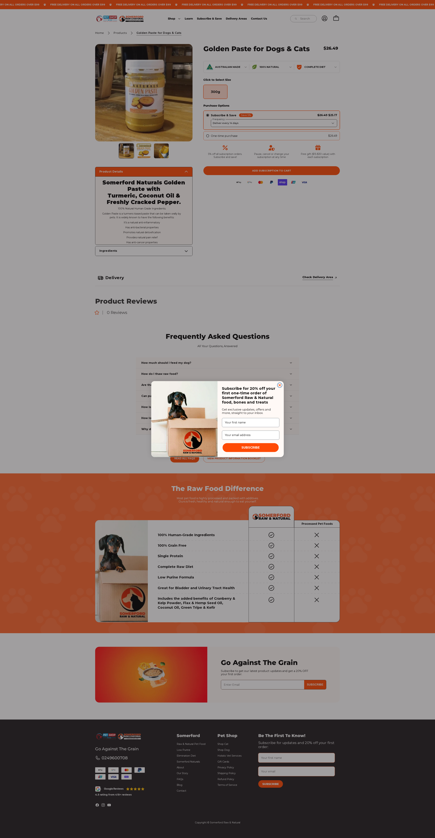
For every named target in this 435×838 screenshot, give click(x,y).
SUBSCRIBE (250, 447)
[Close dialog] (279, 385)
